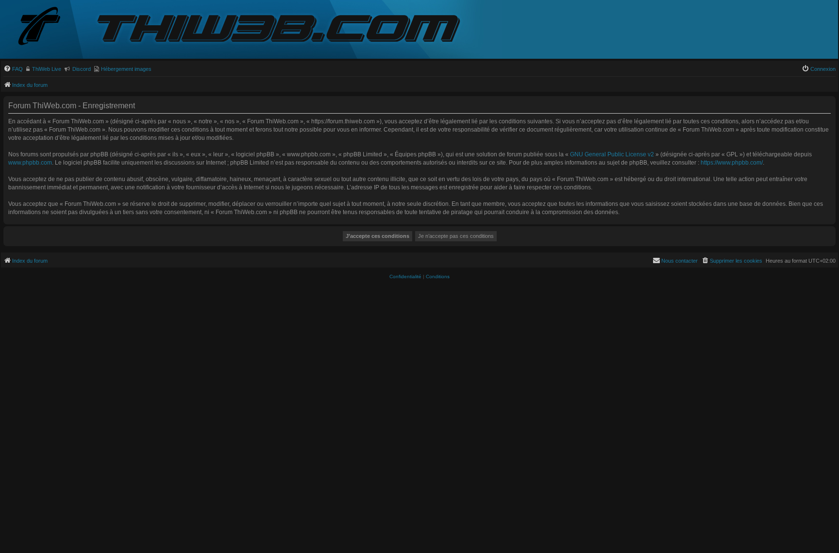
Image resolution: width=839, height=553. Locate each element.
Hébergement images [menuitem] (126, 69)
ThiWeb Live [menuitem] (46, 69)
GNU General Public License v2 (612, 154)
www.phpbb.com (30, 162)
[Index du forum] (47, 26)
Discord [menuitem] (81, 69)
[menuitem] (13, 69)
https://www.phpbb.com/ (732, 162)
